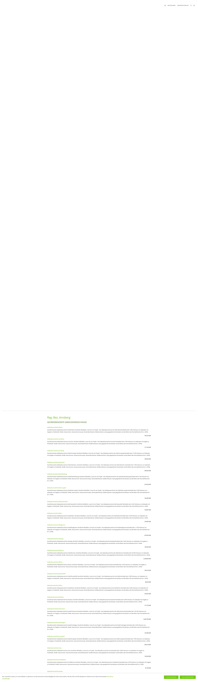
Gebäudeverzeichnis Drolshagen (56, 622)
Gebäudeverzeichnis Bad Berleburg (57, 474)
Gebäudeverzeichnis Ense (54, 648)
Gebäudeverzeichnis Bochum (55, 550)
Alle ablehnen (171, 677)
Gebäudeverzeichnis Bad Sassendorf (57, 501)
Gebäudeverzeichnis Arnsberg (55, 450)
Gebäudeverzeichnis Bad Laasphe (56, 488)
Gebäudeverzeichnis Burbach (55, 597)
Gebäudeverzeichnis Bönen (55, 562)
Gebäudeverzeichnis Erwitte (55, 671)
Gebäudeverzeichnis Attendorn (56, 462)
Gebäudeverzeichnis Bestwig (55, 538)
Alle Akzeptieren (187, 677)
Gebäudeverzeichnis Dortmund (56, 609)
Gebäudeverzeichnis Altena (55, 427)
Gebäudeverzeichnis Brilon (54, 585)
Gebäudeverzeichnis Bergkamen (56, 525)
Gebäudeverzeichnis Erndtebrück (56, 659)
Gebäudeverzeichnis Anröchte (55, 439)
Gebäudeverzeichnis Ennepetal (56, 636)
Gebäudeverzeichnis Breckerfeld (56, 573)
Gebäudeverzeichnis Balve (54, 513)
